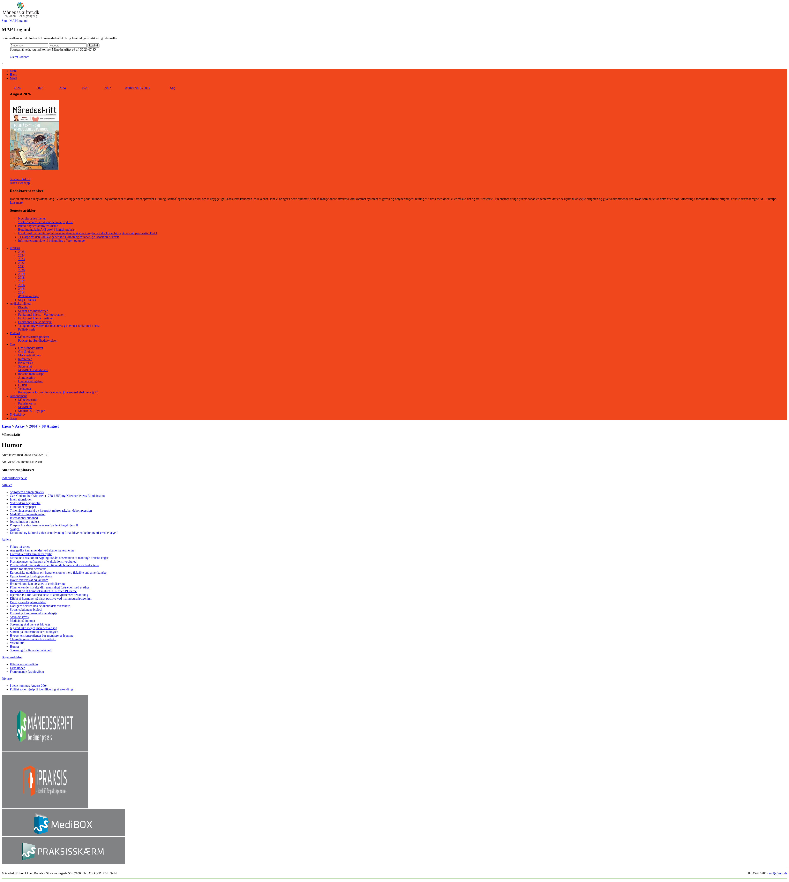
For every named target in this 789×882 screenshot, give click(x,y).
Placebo (23, 307)
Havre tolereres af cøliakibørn (29, 580)
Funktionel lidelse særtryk (35, 322)
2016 (21, 285)
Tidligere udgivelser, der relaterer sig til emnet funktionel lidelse (59, 325)
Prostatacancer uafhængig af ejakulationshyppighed (43, 561)
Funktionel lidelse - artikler (35, 318)
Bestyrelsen (25, 362)
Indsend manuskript (31, 374)
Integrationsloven (21, 499)
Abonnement (18, 396)
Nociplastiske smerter (32, 218)
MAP (13, 78)
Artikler (7, 485)
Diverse (7, 678)
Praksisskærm (27, 403)
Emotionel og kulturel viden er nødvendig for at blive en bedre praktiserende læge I (64, 532)
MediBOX (25, 407)
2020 (21, 270)
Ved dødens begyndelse (25, 503)
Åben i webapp (20, 183)
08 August (50, 426)
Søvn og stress (19, 617)
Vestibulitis (17, 643)
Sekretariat (25, 366)
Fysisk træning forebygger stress (31, 576)
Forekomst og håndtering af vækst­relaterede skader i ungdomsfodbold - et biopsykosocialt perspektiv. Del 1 (87, 233)
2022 (107, 88)
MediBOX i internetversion (27, 514)
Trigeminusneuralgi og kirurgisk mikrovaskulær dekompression (51, 510)
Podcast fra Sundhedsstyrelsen (37, 340)
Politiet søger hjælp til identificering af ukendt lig (41, 689)
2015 (21, 288)
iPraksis (15, 248)
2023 (85, 88)
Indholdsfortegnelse (14, 478)
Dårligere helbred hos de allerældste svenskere (40, 606)
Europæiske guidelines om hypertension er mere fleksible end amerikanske (58, 572)
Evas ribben (17, 668)
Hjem (13, 74)
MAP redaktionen (29, 355)
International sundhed (24, 518)
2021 (21, 266)
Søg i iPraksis (27, 300)
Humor (14, 646)
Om (12, 344)
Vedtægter (24, 388)
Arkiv (20, 426)
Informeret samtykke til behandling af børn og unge (51, 240)
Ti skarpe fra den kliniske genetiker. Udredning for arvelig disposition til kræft (68, 237)
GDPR (22, 385)
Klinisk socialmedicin (24, 664)
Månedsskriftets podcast (33, 337)
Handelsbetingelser (30, 381)
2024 (62, 88)
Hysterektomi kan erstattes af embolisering (37, 583)
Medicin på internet (22, 620)
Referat (6, 539)
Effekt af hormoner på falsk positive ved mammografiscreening (50, 598)
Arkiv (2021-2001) (137, 88)
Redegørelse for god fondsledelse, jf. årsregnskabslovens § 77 (58, 392)
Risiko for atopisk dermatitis (28, 569)
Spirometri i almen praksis (27, 492)
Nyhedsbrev (18, 414)
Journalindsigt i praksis (24, 521)
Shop (13, 418)
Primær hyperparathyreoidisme (38, 226)
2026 (17, 88)
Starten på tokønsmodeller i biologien (34, 631)
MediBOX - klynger (31, 411)
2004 (33, 426)
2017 (21, 281)
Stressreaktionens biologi (26, 609)
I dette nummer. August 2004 (28, 685)
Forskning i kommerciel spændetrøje (33, 613)
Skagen (15, 529)
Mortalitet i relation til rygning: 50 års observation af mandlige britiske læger (59, 557)
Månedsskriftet (27, 399)
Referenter (25, 359)
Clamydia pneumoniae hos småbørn (33, 639)
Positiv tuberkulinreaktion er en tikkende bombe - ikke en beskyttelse (54, 565)
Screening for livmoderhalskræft (31, 650)
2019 (21, 274)
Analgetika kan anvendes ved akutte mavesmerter (42, 550)
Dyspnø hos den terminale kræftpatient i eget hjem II (44, 525)
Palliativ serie (26, 329)
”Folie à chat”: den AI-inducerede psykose (45, 222)
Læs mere (16, 202)
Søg (4, 20)
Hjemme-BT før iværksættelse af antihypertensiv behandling (49, 594)
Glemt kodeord (19, 57)
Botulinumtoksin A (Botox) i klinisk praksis (46, 229)
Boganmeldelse (12, 657)
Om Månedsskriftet (30, 348)
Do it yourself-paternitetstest (28, 602)
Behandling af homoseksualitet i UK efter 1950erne (43, 591)
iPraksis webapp (28, 296)
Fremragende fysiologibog (27, 671)
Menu (13, 71)
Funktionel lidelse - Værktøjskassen (41, 314)
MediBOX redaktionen (33, 370)
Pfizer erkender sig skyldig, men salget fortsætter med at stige (49, 587)
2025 (40, 88)
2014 (21, 292)
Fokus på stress (20, 546)
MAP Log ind (18, 20)
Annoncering (26, 377)
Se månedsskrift (20, 179)
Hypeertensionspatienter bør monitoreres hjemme (41, 635)
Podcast (15, 333)
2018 (21, 277)
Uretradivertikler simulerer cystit (31, 554)
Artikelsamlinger (20, 303)
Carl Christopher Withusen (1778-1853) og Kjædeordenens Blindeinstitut (57, 495)
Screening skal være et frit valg (30, 624)
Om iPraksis (26, 351)
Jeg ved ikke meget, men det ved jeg (33, 628)
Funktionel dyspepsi (23, 507)
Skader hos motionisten (33, 311)
